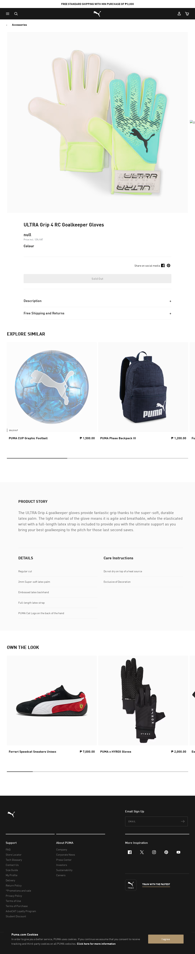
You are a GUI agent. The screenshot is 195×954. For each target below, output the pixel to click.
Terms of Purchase (17, 906)
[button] (8, 14)
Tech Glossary (14, 859)
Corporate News (65, 854)
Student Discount (16, 916)
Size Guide (12, 870)
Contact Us (12, 864)
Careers (61, 875)
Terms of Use (13, 900)
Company (61, 849)
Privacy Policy (14, 895)
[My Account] (179, 13)
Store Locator (14, 854)
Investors (61, 864)
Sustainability (64, 870)
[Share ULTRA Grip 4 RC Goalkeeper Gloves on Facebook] (163, 265)
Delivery (10, 880)
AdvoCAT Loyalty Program (21, 911)
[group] (52, 394)
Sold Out (97, 278)
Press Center (64, 859)
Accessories (19, 24)
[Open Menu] (8, 14)
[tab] (37, 458)
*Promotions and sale (18, 890)
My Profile (11, 875)
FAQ (8, 849)
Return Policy (14, 885)
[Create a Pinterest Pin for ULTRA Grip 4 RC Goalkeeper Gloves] (168, 265)
